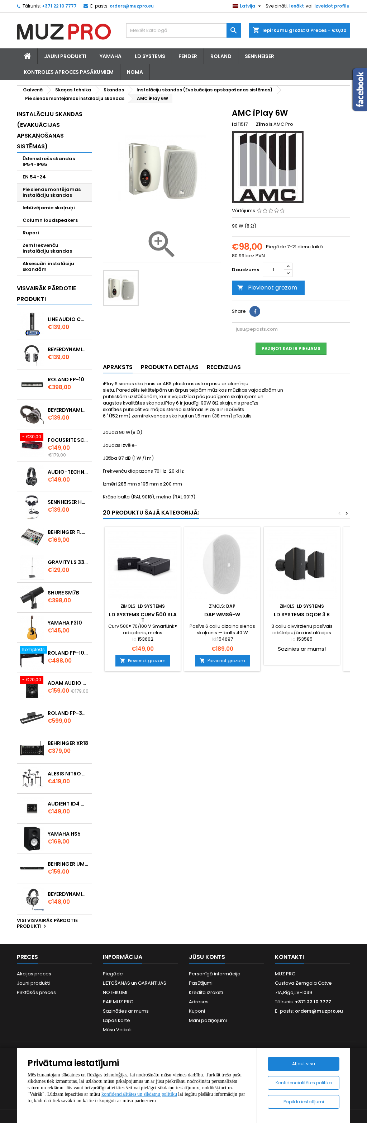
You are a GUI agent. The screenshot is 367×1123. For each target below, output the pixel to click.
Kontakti (289, 957)
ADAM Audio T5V (68, 683)
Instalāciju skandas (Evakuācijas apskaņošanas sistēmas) (49, 130)
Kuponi (197, 1011)
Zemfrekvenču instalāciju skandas (47, 248)
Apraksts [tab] (118, 367)
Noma (135, 72)
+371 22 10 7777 (59, 6)
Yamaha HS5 (64, 834)
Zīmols (264, 124)
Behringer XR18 (68, 743)
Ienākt (296, 6)
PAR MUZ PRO (118, 1001)
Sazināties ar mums (126, 1011)
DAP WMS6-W (222, 614)
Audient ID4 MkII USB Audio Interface (68, 804)
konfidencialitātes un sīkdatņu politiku (139, 1094)
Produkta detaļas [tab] (170, 367)
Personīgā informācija (214, 973)
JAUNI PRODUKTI (65, 56)
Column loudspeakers (50, 220)
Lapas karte (116, 1020)
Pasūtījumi (201, 983)
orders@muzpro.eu (132, 6)
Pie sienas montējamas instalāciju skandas (52, 192)
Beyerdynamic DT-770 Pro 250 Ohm (68, 410)
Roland (221, 56)
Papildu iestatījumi (303, 1102)
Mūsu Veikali (117, 1029)
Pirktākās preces (36, 992)
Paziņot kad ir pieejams (291, 348)
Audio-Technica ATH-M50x (68, 472)
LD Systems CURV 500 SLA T (143, 617)
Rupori (31, 232)
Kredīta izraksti (206, 992)
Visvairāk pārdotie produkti (46, 293)
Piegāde (113, 973)
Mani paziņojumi (208, 1020)
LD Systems (150, 56)
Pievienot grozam (267, 287)
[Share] (254, 311)
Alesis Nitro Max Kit (68, 773)
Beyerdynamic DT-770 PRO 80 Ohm (68, 349)
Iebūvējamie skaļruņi (49, 207)
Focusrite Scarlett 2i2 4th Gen (68, 440)
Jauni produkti (33, 983)
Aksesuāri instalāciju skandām (48, 266)
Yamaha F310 (65, 623)
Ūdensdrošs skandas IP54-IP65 (49, 161)
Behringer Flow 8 (68, 532)
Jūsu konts (207, 957)
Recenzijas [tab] (224, 367)
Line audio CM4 (68, 319)
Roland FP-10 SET (68, 653)
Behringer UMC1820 (68, 864)
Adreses (199, 1001)
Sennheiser (259, 56)
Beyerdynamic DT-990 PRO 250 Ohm (68, 894)
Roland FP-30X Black (68, 713)
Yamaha (110, 56)
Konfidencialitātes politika (304, 1083)
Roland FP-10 (66, 379)
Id (234, 124)
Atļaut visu (303, 1064)
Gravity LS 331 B (68, 562)
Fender (187, 56)
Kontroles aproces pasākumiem (69, 72)
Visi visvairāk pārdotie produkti (47, 924)
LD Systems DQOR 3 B (302, 614)
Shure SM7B (63, 593)
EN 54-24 (34, 176)
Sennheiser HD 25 (68, 502)
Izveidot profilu (331, 6)
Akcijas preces (34, 973)
